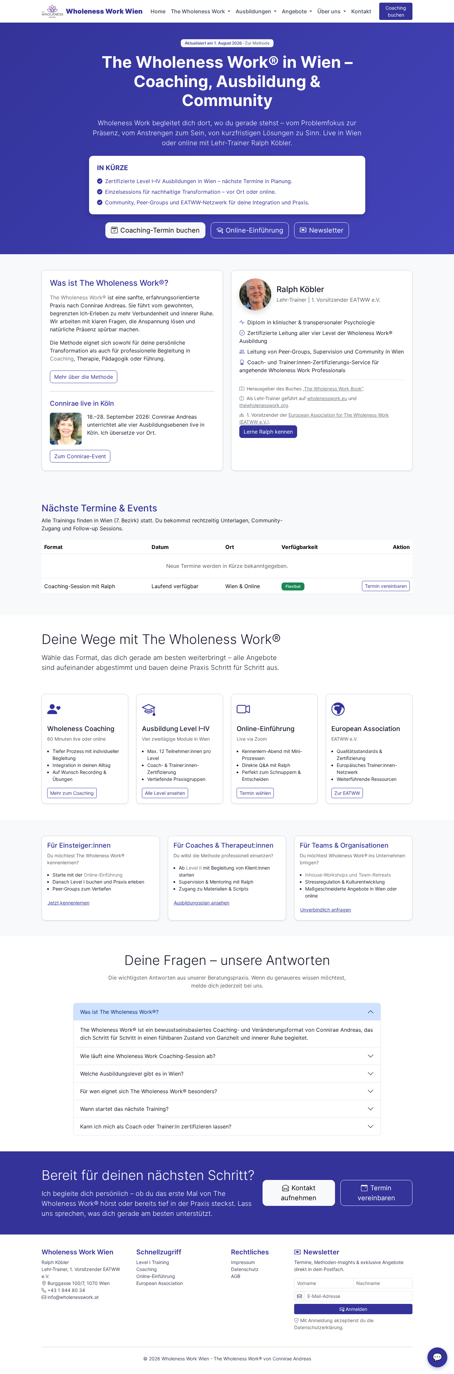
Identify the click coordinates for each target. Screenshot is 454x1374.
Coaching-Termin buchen (160, 230)
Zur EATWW (347, 793)
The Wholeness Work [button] (198, 11)
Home (158, 11)
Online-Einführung (254, 230)
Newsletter (326, 230)
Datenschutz (245, 1269)
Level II (194, 868)
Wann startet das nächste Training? (124, 1109)
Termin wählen (255, 793)
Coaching (62, 358)
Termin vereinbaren (386, 586)
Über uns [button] (329, 11)
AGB (235, 1276)
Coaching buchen (396, 11)
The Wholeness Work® (78, 297)
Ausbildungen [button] (254, 11)
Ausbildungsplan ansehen (201, 902)
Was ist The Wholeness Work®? (119, 1011)
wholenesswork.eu (327, 398)
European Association (159, 1283)
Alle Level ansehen (165, 793)
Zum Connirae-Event (80, 456)
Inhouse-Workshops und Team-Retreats (348, 875)
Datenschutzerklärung (318, 1327)
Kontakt (361, 11)
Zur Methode (257, 43)
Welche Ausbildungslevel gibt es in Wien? (131, 1073)
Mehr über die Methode (83, 376)
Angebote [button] (295, 11)
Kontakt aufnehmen (298, 1193)
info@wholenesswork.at (73, 1297)
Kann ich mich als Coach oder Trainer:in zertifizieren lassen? (155, 1126)
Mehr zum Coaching (72, 793)
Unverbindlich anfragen (325, 909)
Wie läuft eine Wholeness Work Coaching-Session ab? (147, 1056)
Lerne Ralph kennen (268, 431)
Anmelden (356, 1309)
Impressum (243, 1262)
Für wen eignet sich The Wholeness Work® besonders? (148, 1091)
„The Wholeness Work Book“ (333, 388)
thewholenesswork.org (263, 405)
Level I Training (152, 1262)
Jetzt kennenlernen (68, 902)
